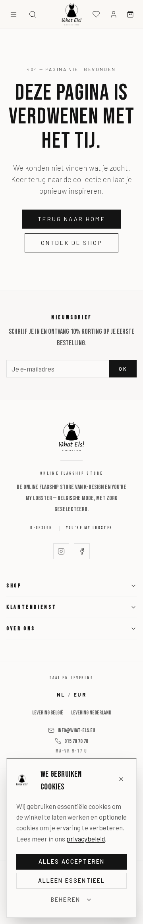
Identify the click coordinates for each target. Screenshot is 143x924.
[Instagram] (61, 551)
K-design (41, 527)
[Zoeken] (32, 14)
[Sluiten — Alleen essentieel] (121, 779)
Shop (14, 585)
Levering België (47, 712)
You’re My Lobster (89, 527)
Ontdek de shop (71, 242)
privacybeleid (85, 839)
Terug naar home (71, 219)
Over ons (20, 628)
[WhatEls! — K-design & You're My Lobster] (71, 14)
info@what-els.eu (76, 730)
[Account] (113, 14)
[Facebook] (82, 551)
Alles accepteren (72, 861)
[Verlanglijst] (96, 14)
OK (123, 369)
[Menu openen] (13, 14)
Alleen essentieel (71, 880)
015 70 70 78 (76, 741)
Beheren (65, 899)
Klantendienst (31, 607)
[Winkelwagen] (130, 14)
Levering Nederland (91, 712)
